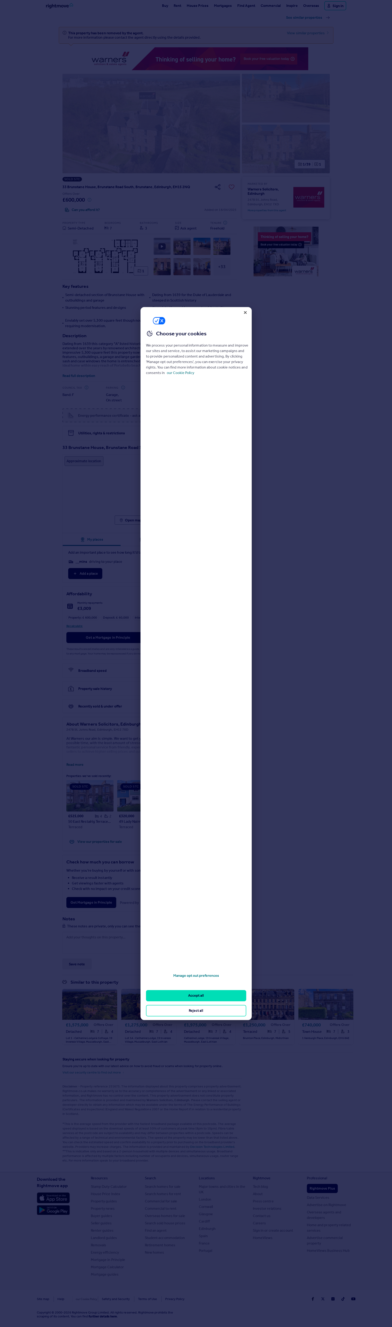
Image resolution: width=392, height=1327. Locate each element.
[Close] (245, 312)
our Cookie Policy (180, 373)
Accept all (196, 995)
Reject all (196, 1010)
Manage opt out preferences (196, 975)
